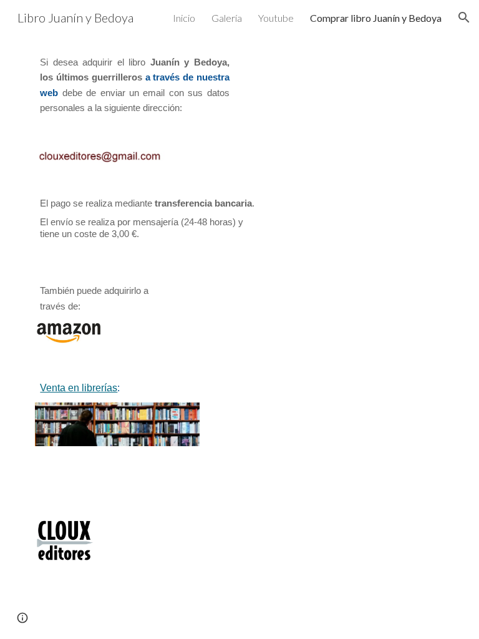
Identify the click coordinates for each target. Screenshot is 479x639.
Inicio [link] (184, 18)
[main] (134, 85)
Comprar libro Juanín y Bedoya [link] (376, 18)
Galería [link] (226, 18)
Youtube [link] (276, 18)
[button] (464, 17)
